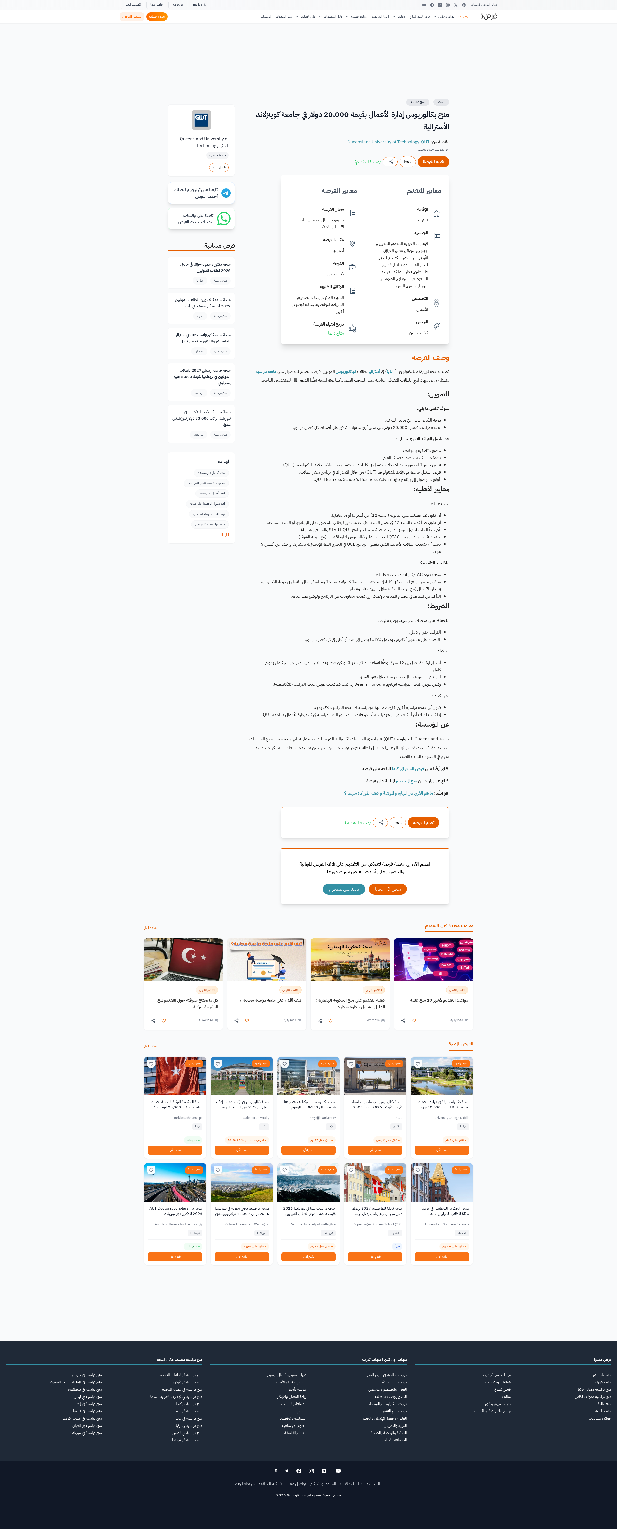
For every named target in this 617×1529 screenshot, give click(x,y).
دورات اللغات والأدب (392, 1382)
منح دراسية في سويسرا (86, 1375)
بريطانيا (199, 392)
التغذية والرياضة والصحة (389, 1433)
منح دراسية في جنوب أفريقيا (82, 1418)
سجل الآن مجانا (388, 889)
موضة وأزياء (297, 1389)
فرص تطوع (502, 1389)
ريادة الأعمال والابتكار (291, 1397)
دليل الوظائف (308, 16)
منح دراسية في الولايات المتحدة (181, 1375)
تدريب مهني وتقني (498, 1404)
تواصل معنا (156, 4)
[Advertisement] (308, 1518)
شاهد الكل (150, 927)
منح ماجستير (602, 1375)
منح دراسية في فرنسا (87, 1411)
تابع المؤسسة (219, 167)
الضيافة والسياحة (293, 1404)
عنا (360, 1483)
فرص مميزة (602, 1359)
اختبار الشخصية (380, 16)
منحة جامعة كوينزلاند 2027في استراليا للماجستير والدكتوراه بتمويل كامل (202, 338)
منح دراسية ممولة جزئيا (594, 1389)
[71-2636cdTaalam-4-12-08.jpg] (433, 959)
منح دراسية (418, 102)
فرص (466, 16)
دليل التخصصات (333, 16)
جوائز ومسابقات (600, 1418)
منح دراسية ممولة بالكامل (593, 1397)
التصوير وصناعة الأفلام (391, 1397)
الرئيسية (373, 1483)
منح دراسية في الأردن (187, 1382)
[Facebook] (464, 5)
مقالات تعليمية (359, 16)
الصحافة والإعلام (394, 1440)
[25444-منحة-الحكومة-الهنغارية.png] (350, 959)
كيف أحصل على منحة (212, 493)
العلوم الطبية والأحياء (291, 1382)
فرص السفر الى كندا (408, 768)
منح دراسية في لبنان (88, 1397)
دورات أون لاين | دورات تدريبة (384, 1359)
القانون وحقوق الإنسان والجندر (385, 1418)
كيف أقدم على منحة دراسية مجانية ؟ (271, 1000)
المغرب (200, 316)
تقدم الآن (441, 1150)
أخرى (441, 102)
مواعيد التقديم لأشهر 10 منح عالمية (439, 1000)
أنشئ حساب (157, 16)
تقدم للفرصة (433, 161)
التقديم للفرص (457, 990)
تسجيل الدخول (131, 16)
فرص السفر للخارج (420, 16)
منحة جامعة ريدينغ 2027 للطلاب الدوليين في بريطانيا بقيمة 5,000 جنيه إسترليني (202, 377)
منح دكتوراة (603, 1382)
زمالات (506, 1397)
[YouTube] (424, 5)
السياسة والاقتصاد (293, 1418)
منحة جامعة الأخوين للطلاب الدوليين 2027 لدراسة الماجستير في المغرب (203, 303)
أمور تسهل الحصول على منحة (207, 503)
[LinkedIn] (440, 5)
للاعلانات (347, 1483)
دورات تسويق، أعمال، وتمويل (286, 1375)
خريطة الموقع (245, 1483)
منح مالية (604, 1404)
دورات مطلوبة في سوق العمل (386, 1375)
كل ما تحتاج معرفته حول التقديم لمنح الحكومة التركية (187, 1003)
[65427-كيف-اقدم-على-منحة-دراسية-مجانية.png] (266, 959)
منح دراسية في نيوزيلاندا (85, 1433)
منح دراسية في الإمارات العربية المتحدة (176, 1397)
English (197, 4)
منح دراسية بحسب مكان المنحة (179, 1359)
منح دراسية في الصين (187, 1433)
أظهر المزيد (223, 534)
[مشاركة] (390, 161)
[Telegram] (432, 5)
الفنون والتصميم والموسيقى (387, 1389)
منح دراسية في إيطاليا (87, 1404)
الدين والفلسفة (295, 1433)
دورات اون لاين (446, 16)
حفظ (408, 161)
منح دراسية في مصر (188, 1411)
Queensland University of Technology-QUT (388, 142)
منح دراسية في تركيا (189, 1425)
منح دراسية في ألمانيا (188, 1418)
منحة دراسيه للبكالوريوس (210, 524)
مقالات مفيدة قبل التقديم (449, 925)
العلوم (301, 1411)
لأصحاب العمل (133, 4)
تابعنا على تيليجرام (344, 889)
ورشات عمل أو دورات (496, 1375)
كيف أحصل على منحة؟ (211, 472)
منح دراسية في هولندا (187, 1440)
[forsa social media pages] (338, 1471)
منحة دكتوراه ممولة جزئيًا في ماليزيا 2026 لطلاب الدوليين (205, 268)
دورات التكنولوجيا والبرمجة (388, 1404)
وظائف (401, 16)
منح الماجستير (406, 781)
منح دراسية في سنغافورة (85, 1389)
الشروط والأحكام (323, 1483)
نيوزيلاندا (198, 434)
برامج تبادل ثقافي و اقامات (492, 1411)
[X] (456, 5)
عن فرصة (178, 4)
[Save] (418, 1064)
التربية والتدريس (395, 1425)
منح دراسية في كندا (189, 1404)
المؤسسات (266, 16)
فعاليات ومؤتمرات (498, 1382)
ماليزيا (199, 280)
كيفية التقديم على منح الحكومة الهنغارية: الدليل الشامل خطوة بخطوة (350, 1003)
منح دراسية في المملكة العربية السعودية (75, 1382)
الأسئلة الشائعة (271, 1483)
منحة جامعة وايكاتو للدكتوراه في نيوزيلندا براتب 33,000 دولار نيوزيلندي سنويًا (201, 418)
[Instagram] (448, 5)
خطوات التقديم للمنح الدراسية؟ (206, 483)
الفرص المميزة (461, 1043)
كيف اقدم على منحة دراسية (209, 514)
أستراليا (199, 351)
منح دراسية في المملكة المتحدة (182, 1389)
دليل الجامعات (284, 16)
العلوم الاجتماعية (294, 1425)
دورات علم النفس (394, 1411)
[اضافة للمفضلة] (413, 1020)
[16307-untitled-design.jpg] (183, 959)
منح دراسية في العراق (87, 1425)
